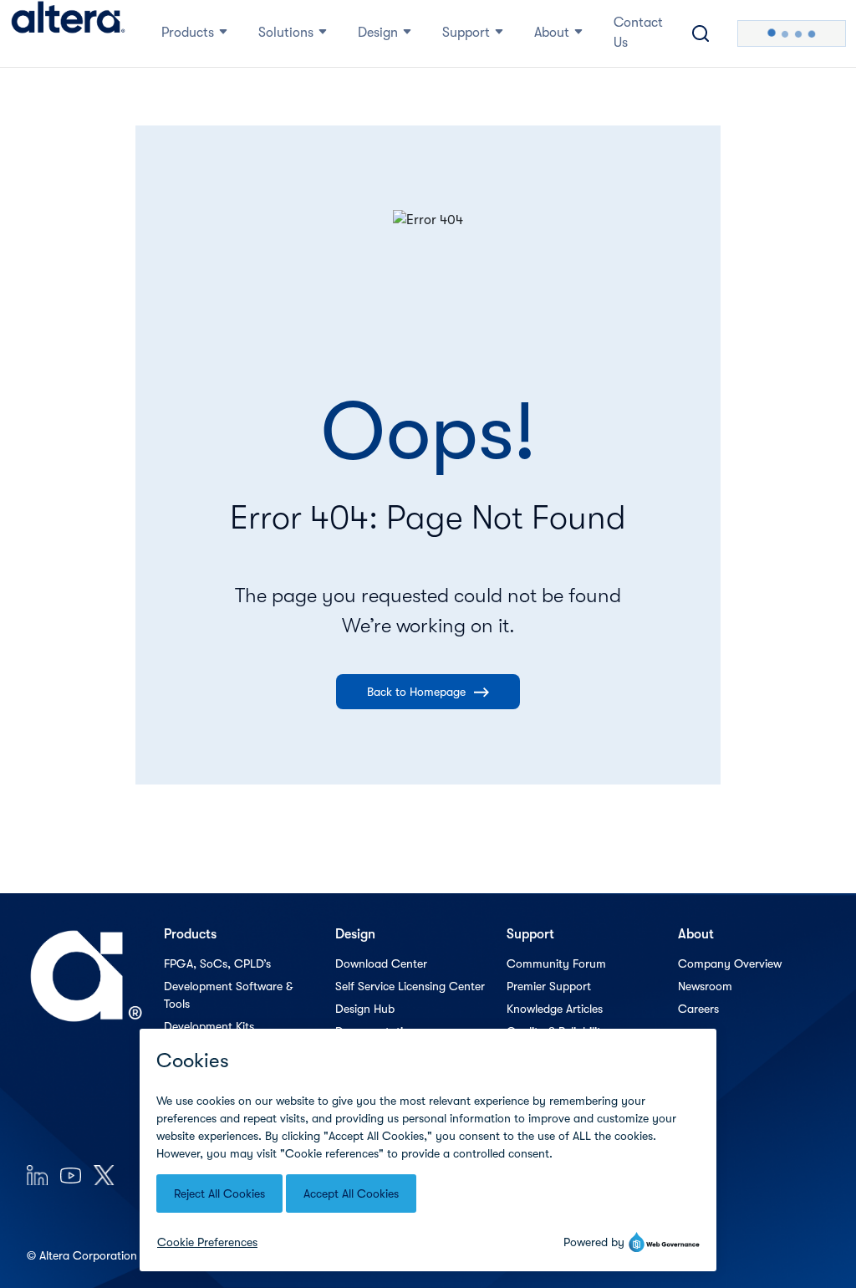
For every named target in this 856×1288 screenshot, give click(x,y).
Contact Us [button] (638, 32)
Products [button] (187, 32)
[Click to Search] (700, 33)
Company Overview (730, 963)
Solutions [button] (285, 32)
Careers (698, 1008)
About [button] (551, 32)
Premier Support (549, 986)
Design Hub (365, 1008)
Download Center (381, 963)
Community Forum (556, 963)
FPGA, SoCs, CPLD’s (217, 963)
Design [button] (378, 32)
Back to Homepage (416, 691)
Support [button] (466, 32)
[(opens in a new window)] (37, 1174)
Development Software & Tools (228, 994)
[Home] (68, 33)
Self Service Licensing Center (410, 986)
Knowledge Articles (555, 1008)
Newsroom (705, 986)
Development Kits (209, 1026)
